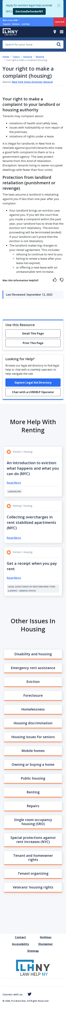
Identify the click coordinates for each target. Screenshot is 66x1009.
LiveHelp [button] (25, 24)
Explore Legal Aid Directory (33, 382)
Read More (14, 483)
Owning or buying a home (33, 764)
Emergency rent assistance (33, 668)
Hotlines (16, 24)
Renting (40, 56)
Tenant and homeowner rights (33, 857)
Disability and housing (33, 654)
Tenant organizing (33, 873)
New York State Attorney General (32, 82)
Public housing (33, 778)
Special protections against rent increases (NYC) (33, 839)
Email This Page (33, 333)
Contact (20, 937)
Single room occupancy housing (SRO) (33, 821)
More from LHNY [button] (10, 20)
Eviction (33, 681)
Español (6, 24)
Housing (27, 56)
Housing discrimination (33, 723)
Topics (16, 56)
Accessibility (20, 944)
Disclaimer (45, 944)
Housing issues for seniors (33, 737)
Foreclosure (33, 695)
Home (6, 56)
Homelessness (33, 709)
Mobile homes (33, 750)
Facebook (24, 995)
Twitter (29, 994)
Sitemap (33, 951)
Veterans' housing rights (33, 887)
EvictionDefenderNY (29, 11)
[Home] (9, 31)
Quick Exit (59, 22)
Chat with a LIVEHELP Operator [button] (33, 392)
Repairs (33, 806)
